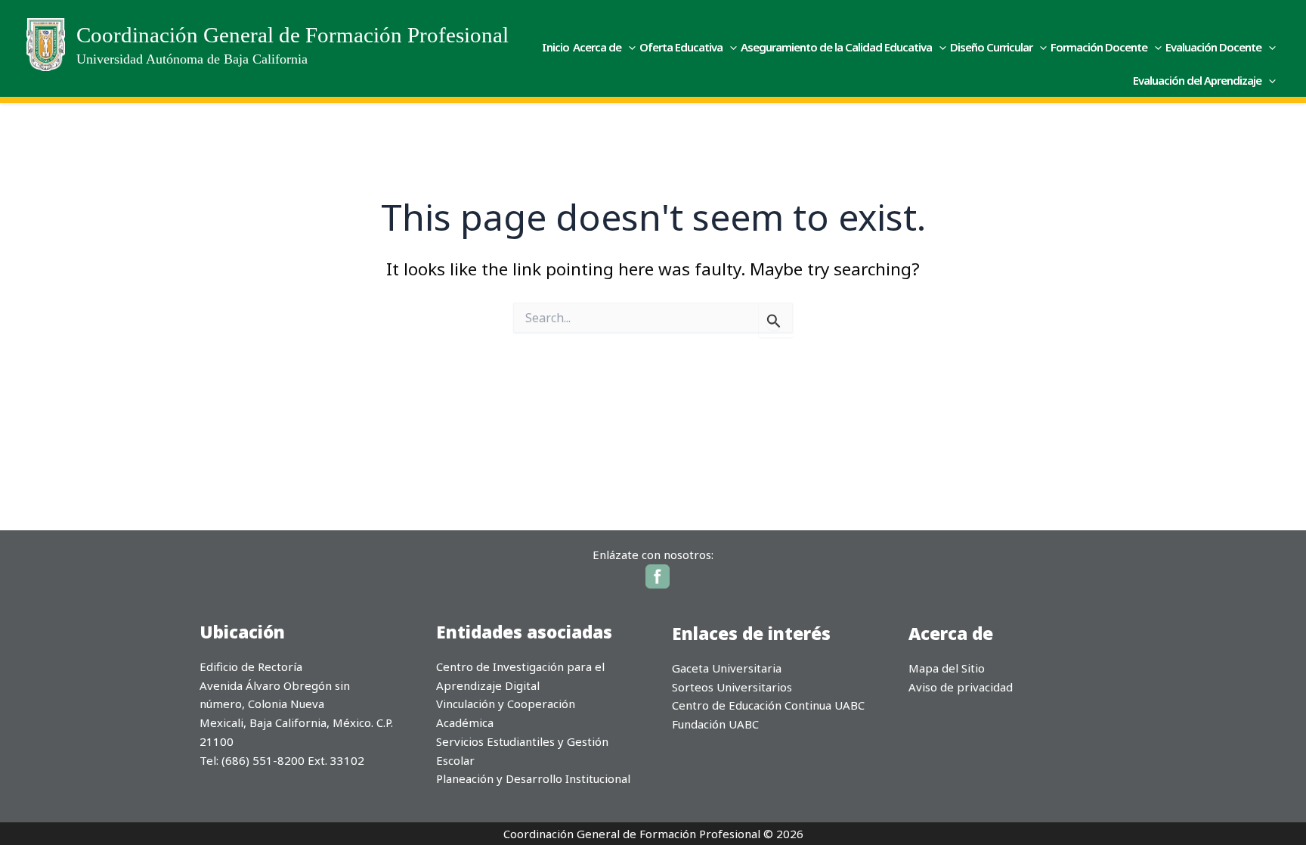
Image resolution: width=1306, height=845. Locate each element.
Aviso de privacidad (960, 686)
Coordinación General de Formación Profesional (292, 35)
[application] (628, 47)
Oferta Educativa (681, 46)
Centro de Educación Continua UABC (768, 705)
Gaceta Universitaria (726, 668)
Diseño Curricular (991, 46)
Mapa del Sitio (946, 668)
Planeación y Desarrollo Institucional (533, 778)
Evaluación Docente (1213, 46)
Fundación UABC (715, 724)
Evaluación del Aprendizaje (1197, 80)
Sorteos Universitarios (732, 686)
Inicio (555, 46)
